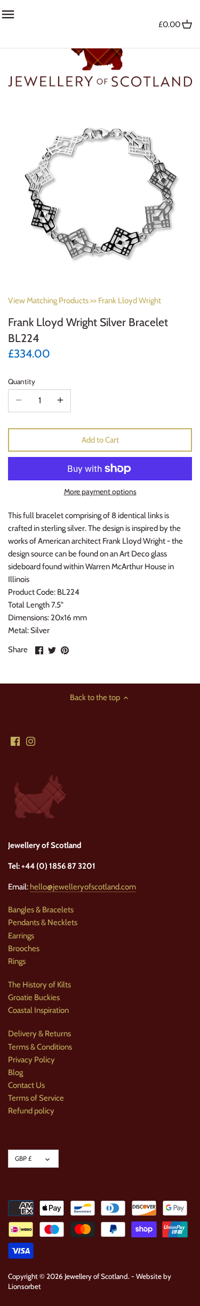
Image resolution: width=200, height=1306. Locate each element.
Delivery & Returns (39, 1033)
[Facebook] (15, 740)
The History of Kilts (39, 984)
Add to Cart (100, 440)
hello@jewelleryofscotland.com (83, 887)
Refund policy (31, 1111)
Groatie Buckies (34, 997)
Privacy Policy (31, 1059)
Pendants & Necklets (42, 922)
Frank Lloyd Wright (129, 300)
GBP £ (23, 1158)
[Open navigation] (8, 14)
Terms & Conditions (40, 1047)
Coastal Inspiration (38, 1010)
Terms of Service (36, 1098)
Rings (17, 961)
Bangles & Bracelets (41, 909)
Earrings (21, 936)
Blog (15, 1072)
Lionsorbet (24, 1286)
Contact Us (26, 1085)
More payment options (100, 492)
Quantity (21, 381)
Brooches (23, 948)
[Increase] (60, 400)
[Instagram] (30, 740)
